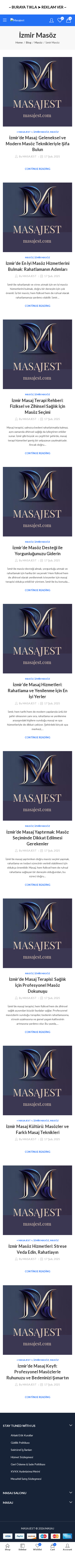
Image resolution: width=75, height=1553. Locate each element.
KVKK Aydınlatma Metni (25, 1471)
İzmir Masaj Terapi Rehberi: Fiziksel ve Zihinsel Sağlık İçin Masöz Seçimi (37, 406)
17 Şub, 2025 (52, 156)
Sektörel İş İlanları (21, 1449)
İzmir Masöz (41, 131)
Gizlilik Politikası (20, 1442)
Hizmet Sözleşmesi (22, 1457)
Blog (28, 42)
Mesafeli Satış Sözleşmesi (26, 1478)
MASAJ (49, 1528)
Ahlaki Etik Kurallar (22, 1435)
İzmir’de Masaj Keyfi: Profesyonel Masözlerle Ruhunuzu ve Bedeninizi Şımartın (37, 1371)
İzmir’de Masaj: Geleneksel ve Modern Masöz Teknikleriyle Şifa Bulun (37, 143)
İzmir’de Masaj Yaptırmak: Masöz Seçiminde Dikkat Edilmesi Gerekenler (37, 838)
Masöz (38, 42)
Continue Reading (37, 168)
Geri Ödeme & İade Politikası (28, 1464)
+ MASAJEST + (25, 131)
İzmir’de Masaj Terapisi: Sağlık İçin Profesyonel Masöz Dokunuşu (37, 985)
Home (19, 42)
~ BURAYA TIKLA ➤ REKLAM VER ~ (37, 7)
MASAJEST (30, 156)
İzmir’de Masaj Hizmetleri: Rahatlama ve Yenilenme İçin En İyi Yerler (38, 690)
